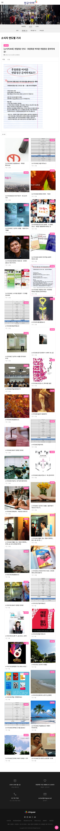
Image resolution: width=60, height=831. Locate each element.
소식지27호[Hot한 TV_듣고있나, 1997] (16, 636)
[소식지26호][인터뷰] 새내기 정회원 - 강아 (16, 758)
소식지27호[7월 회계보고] (38, 603)
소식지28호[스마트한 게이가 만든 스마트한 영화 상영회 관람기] (42, 572)
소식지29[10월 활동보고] (38, 322)
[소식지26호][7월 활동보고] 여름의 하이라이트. (40, 727)
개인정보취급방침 (17, 820)
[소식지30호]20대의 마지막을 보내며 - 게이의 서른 (41, 258)
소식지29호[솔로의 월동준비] (39, 414)
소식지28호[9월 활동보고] (12, 420)
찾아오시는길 (37, 820)
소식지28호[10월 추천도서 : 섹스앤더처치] (42, 475)
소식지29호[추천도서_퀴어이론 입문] (41, 383)
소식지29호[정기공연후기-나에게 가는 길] (42, 353)
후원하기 (45, 820)
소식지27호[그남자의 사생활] (39, 664)
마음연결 (51, 820)
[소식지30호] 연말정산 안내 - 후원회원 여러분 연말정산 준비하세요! (41, 290)
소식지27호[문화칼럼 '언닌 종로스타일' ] (16, 666)
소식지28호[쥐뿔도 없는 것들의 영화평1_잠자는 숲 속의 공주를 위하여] (16, 543)
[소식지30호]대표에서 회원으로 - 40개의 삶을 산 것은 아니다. (16, 262)
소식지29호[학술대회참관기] (13, 389)
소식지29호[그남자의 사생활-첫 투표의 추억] (15, 357)
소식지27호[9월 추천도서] (38, 634)
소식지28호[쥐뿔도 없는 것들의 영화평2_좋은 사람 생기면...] (42, 539)
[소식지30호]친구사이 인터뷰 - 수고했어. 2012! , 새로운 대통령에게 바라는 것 (42, 225)
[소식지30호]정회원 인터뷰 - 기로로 (40, 194)
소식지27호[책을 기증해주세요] (13, 697)
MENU (2, 2)
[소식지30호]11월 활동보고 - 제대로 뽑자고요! (15, 164)
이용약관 (9, 820)
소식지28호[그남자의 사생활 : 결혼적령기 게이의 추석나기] (42, 507)
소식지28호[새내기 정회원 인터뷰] (14, 450)
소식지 (30, 17)
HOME (22, 17)
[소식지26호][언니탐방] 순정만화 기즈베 (42, 758)
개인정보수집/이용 (28, 820)
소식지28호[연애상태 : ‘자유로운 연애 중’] (16, 511)
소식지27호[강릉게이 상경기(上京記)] (41, 695)
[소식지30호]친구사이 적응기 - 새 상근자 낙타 (16, 197)
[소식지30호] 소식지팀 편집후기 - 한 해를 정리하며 (16, 294)
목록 (4, 134)
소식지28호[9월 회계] (37, 445)
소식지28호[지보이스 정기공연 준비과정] (16, 481)
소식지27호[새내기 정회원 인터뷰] (14, 605)
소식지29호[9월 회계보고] (12, 326)
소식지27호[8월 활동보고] (12, 575)
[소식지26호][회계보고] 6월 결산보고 (15, 728)
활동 (26, 17)
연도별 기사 (36, 17)
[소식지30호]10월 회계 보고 (38, 163)
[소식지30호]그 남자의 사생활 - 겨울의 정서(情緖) (16, 229)
